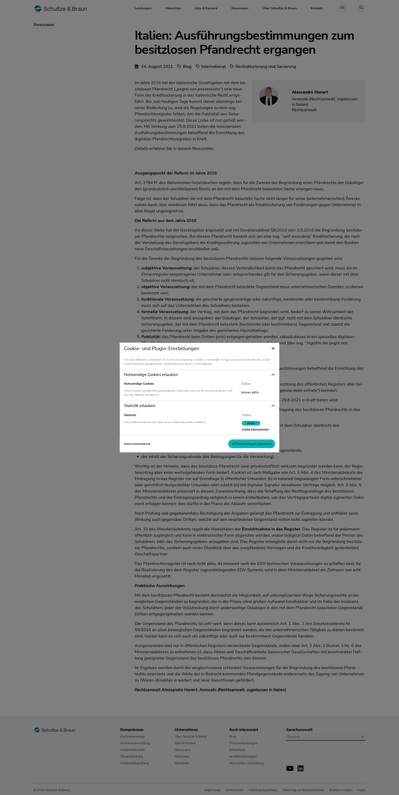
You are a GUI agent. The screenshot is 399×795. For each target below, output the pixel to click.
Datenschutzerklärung (137, 443)
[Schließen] (273, 349)
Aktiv (251, 423)
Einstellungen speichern (253, 444)
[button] (199, 374)
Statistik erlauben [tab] (139, 405)
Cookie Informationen (255, 429)
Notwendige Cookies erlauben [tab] (151, 374)
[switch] (251, 423)
